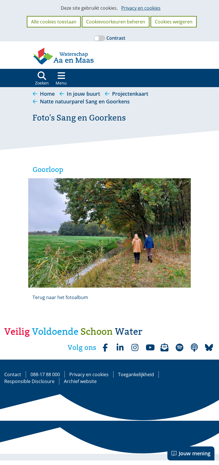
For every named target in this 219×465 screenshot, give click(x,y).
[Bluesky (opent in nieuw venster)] (209, 347)
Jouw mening (194, 453)
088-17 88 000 (45, 374)
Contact (12, 374)
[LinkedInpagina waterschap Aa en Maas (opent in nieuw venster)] (120, 347)
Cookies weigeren (173, 22)
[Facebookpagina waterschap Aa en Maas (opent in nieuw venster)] (105, 347)
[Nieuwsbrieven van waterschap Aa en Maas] (164, 347)
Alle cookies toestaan (53, 22)
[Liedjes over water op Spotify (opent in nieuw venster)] (179, 347)
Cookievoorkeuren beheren (115, 22)
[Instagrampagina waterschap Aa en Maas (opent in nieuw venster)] (135, 347)
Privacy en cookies (141, 8)
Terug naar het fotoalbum (60, 297)
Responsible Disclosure (29, 381)
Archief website (80, 381)
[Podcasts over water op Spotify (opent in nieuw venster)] (194, 347)
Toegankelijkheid (136, 374)
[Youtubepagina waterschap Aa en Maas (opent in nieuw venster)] (149, 347)
